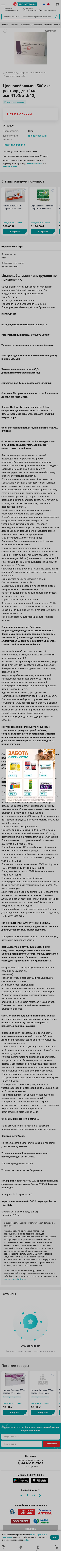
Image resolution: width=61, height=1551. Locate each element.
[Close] (51, 752)
